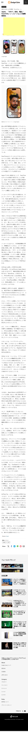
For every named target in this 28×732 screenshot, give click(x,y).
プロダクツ (4, 681)
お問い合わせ (5, 674)
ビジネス (4, 694)
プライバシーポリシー (7, 705)
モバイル (3, 6)
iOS (8, 542)
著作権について (5, 701)
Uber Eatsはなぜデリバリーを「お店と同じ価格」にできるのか (19, 612)
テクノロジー (5, 685)
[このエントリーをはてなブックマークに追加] (14, 546)
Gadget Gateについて (6, 665)
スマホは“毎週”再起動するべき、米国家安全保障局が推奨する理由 (19, 634)
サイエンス (4, 688)
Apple (7, 536)
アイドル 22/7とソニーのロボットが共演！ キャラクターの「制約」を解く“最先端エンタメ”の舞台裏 (19, 624)
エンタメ (4, 691)
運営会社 (4, 668)
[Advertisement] (14, 26)
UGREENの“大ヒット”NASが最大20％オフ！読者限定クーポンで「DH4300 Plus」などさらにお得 (19, 603)
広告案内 (4, 671)
